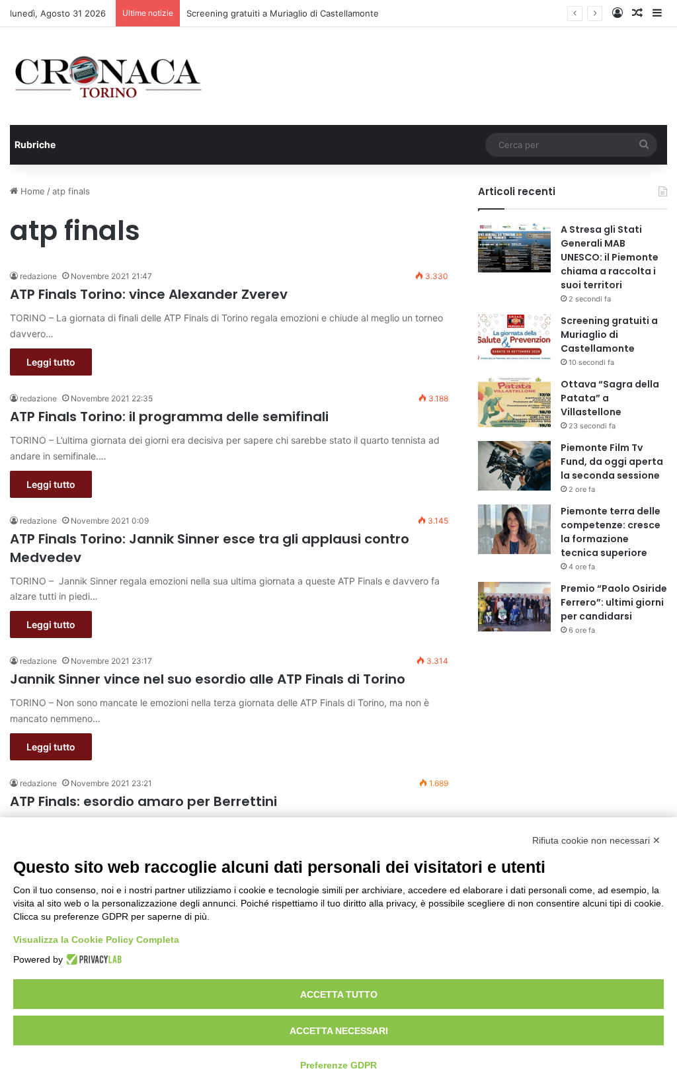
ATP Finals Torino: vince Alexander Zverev (149, 294)
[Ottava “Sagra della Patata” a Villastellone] (514, 402)
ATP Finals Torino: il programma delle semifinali (169, 416)
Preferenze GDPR (338, 1065)
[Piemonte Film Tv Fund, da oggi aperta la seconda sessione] (514, 466)
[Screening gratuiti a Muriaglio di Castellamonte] (514, 339)
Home (31, 191)
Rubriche (35, 144)
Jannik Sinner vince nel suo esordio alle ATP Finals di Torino (207, 679)
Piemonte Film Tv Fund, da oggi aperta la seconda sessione (612, 461)
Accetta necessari (339, 1030)
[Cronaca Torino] (109, 76)
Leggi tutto (50, 362)
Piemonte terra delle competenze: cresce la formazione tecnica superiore (610, 531)
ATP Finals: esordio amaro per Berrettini (143, 801)
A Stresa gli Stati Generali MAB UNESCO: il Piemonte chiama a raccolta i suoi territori (609, 257)
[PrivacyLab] (92, 959)
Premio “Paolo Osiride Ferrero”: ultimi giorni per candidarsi (614, 602)
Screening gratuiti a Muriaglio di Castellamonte (282, 13)
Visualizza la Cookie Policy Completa (96, 939)
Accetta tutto (339, 994)
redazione (38, 276)
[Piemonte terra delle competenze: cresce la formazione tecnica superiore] (514, 529)
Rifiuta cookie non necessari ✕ (596, 840)
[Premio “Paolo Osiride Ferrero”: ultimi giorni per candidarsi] (514, 606)
